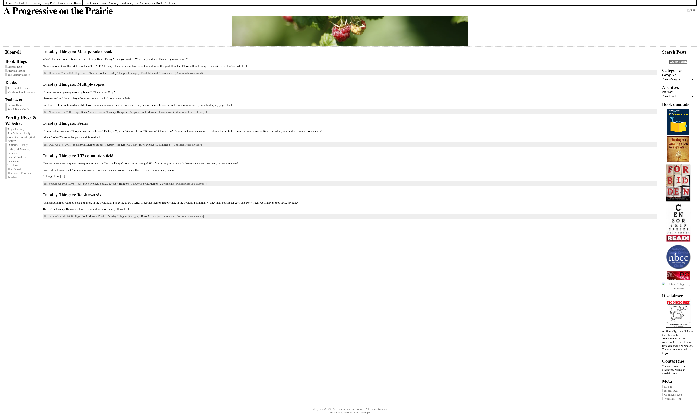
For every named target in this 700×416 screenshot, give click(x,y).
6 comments (165, 216)
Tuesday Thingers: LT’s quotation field (78, 156)
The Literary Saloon (18, 74)
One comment (166, 112)
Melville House (16, 70)
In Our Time (14, 105)
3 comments (165, 73)
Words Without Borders (21, 92)
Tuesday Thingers (117, 73)
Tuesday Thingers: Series (65, 123)
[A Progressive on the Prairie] (350, 31)
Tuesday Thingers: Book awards (72, 195)
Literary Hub (14, 66)
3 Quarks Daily (16, 129)
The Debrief (14, 169)
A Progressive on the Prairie (58, 10)
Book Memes (89, 73)
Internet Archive (16, 157)
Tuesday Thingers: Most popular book (77, 51)
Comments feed (673, 394)
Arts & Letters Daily (18, 133)
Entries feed (671, 390)
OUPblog (12, 165)
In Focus (12, 153)
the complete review (18, 88)
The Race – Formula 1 (20, 173)
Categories (669, 75)
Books (102, 73)
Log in (668, 386)
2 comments (163, 144)
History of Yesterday (19, 149)
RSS (693, 10)
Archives (667, 91)
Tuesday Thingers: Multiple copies (74, 84)
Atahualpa (364, 412)
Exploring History (17, 145)
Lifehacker (13, 161)
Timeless (12, 177)
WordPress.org (672, 398)
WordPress (349, 412)
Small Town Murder (18, 109)
